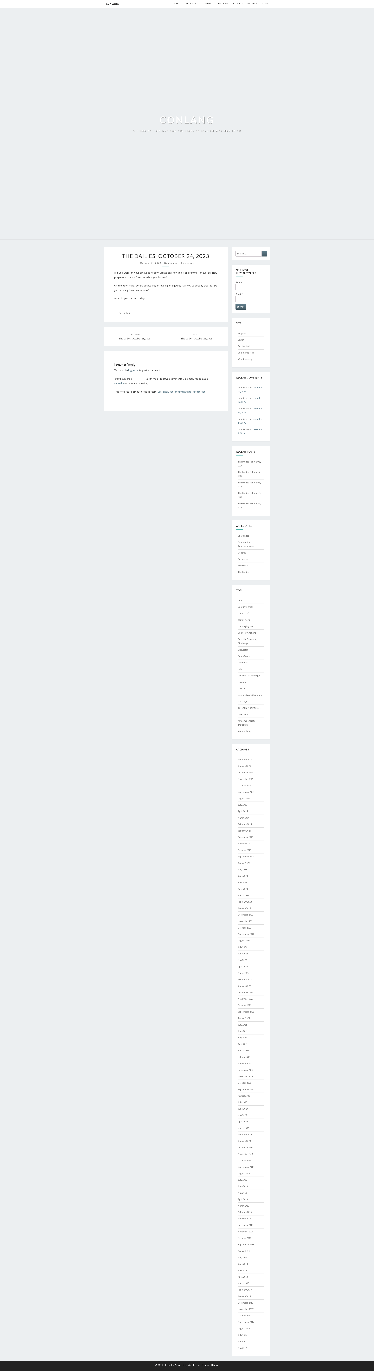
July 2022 (242, 947)
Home (176, 3)
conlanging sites (246, 626)
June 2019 (243, 1186)
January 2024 (244, 830)
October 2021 (244, 1005)
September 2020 (246, 1089)
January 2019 (244, 1218)
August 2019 (244, 1173)
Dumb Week (244, 656)
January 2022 (244, 985)
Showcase (223, 3)
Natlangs (242, 701)
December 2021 (245, 992)
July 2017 (242, 1335)
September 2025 (246, 791)
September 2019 (246, 1166)
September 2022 (246, 934)
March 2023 (243, 895)
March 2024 (243, 817)
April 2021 (243, 1044)
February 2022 (245, 979)
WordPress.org (245, 359)
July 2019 (242, 1179)
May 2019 (242, 1192)
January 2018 (244, 1296)
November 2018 (245, 1231)
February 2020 (245, 1134)
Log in (241, 339)
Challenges (208, 3)
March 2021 (243, 1050)
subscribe (119, 383)
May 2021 (242, 1037)
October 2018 (244, 1238)
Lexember (243, 682)
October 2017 (244, 1315)
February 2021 (245, 1057)
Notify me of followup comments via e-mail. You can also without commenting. (161, 381)
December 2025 (245, 772)
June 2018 (243, 1263)
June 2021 (243, 1031)
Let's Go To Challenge (249, 675)
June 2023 (243, 875)
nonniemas (170, 263)
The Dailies (123, 313)
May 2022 (242, 960)
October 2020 (244, 1082)
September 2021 (246, 1011)
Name (239, 282)
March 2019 (243, 1205)
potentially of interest (249, 707)
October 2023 (244, 850)
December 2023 (245, 837)
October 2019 (244, 1160)
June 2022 (243, 953)
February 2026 (245, 759)
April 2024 (243, 811)
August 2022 (244, 940)
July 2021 (242, 1024)
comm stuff (243, 613)
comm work (244, 619)
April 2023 (243, 888)
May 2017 (242, 1347)
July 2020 (242, 1102)
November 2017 (245, 1309)
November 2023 (245, 843)
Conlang (112, 3)
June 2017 (243, 1341)
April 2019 (243, 1199)
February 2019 (245, 1212)
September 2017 (246, 1322)
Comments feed (246, 352)
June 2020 (243, 1108)
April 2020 (243, 1121)
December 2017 (245, 1302)
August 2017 (244, 1328)
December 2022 (245, 914)
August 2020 (244, 1095)
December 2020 (245, 1069)
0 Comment (187, 263)
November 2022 (245, 921)
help (240, 669)
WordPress (194, 1365)
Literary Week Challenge (250, 694)
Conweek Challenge (248, 632)
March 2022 (243, 972)
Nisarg (215, 1365)
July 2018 (242, 1257)
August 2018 (244, 1250)
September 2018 (246, 1244)
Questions (243, 714)
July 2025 (242, 804)
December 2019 (245, 1147)
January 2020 (244, 1141)
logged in (133, 370)
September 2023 (246, 856)
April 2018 (243, 1276)
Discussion (191, 3)
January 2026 (244, 766)
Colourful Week (245, 606)
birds (240, 600)
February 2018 (245, 1289)
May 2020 (242, 1115)
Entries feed (244, 346)
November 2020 (245, 1076)
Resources (238, 3)
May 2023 (242, 882)
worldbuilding (245, 731)
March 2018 (243, 1283)
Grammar (242, 662)
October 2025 (244, 785)
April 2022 (243, 966)
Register (242, 333)
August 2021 (244, 1018)
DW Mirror (252, 3)
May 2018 (242, 1270)
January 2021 (244, 1063)
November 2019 (245, 1153)
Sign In (265, 3)
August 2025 (244, 798)
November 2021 (245, 998)
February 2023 (245, 901)
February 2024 (245, 824)
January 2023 (244, 908)
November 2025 (245, 779)
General (242, 552)
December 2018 (245, 1225)
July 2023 (242, 869)
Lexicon (241, 688)
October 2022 (244, 927)
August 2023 (244, 863)
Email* (239, 293)
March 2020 (243, 1128)
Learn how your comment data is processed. (182, 391)
